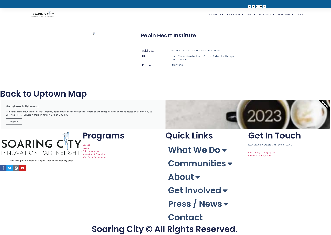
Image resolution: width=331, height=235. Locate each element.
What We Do (215, 14)
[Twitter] (253, 6)
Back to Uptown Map (43, 94)
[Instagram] (257, 6)
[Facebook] (249, 6)
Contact (300, 14)
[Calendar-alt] (264, 6)
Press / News (284, 14)
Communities (233, 14)
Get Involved (265, 14)
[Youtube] (260, 6)
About (250, 14)
